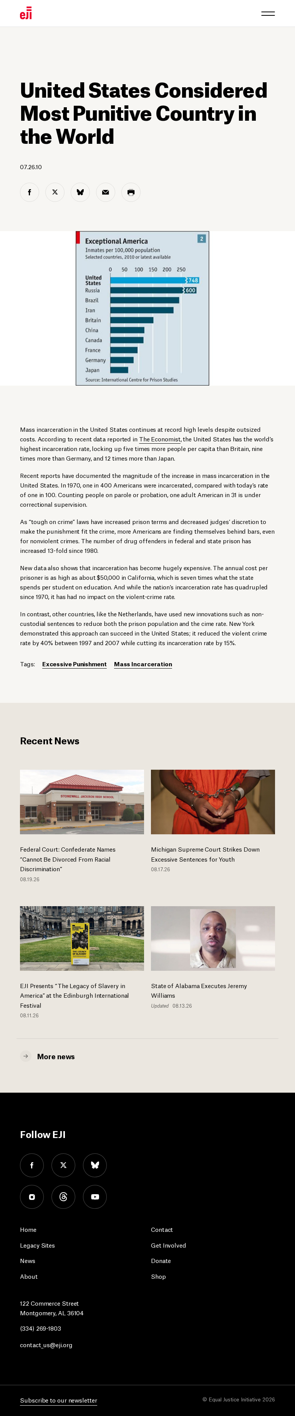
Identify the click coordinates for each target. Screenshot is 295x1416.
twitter (63, 1165)
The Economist (160, 438)
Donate (161, 1260)
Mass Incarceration (143, 663)
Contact (162, 1229)
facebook (32, 1165)
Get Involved (168, 1245)
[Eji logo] (25, 13)
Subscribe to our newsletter (58, 1400)
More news (56, 1056)
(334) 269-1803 (40, 1328)
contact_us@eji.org (46, 1344)
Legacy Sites (37, 1245)
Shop (158, 1276)
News (27, 1260)
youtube (95, 1197)
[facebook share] (29, 192)
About (29, 1276)
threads (63, 1197)
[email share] (105, 192)
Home (28, 1229)
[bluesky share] (80, 192)
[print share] (131, 192)
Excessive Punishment (74, 663)
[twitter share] (55, 192)
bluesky (95, 1165)
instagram (32, 1197)
